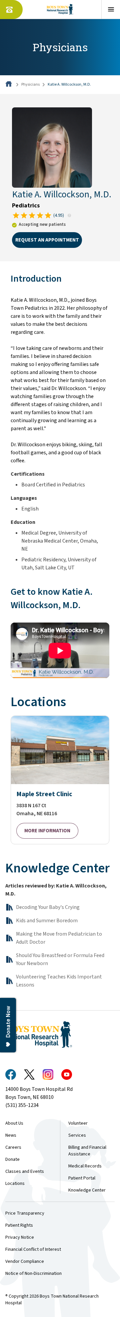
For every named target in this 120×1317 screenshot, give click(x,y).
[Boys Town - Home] (60, 9)
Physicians (30, 84)
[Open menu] (110, 9)
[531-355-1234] (11, 9)
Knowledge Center (87, 1190)
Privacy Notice (19, 1237)
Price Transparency (24, 1213)
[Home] (9, 84)
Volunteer (78, 1123)
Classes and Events (24, 1171)
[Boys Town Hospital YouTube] (66, 1074)
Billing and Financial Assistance (87, 1150)
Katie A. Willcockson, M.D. (69, 84)
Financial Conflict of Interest (33, 1249)
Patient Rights (19, 1225)
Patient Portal (81, 1178)
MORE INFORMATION (47, 830)
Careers (13, 1147)
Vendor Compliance (24, 1261)
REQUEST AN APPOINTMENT (47, 240)
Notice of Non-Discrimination (33, 1273)
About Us (14, 1123)
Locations (15, 1183)
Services (77, 1135)
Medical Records (85, 1166)
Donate (12, 1159)
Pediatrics (26, 205)
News (10, 1135)
